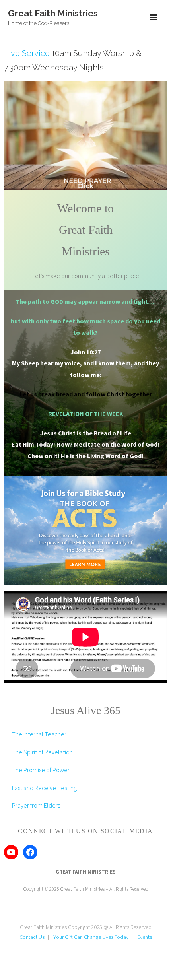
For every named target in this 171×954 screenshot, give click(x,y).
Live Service (27, 53)
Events (144, 936)
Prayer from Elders (36, 805)
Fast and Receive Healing (44, 788)
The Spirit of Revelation (42, 752)
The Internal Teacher (39, 734)
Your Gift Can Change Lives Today (90, 936)
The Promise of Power (41, 770)
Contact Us (32, 936)
